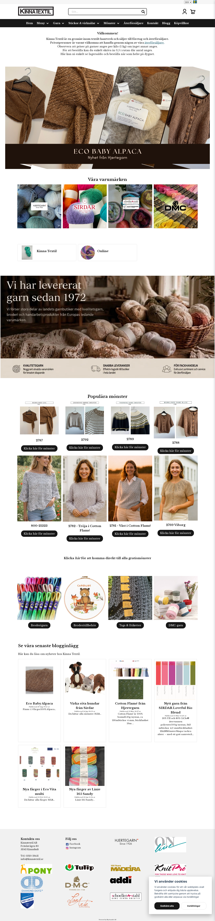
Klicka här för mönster (39, 448)
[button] (195, 2)
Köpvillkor (181, 23)
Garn (56, 23)
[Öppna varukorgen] (193, 12)
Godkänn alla (167, 906)
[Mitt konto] (185, 12)
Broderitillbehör (85, 625)
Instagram (75, 847)
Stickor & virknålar (81, 23)
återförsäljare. (154, 42)
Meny (41, 23)
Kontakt (152, 23)
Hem (29, 23)
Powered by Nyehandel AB (107, 919)
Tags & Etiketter (130, 625)
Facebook (75, 844)
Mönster (110, 23)
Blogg (166, 23)
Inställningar (193, 906)
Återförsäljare (133, 23)
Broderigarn (39, 625)
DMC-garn (176, 625)
